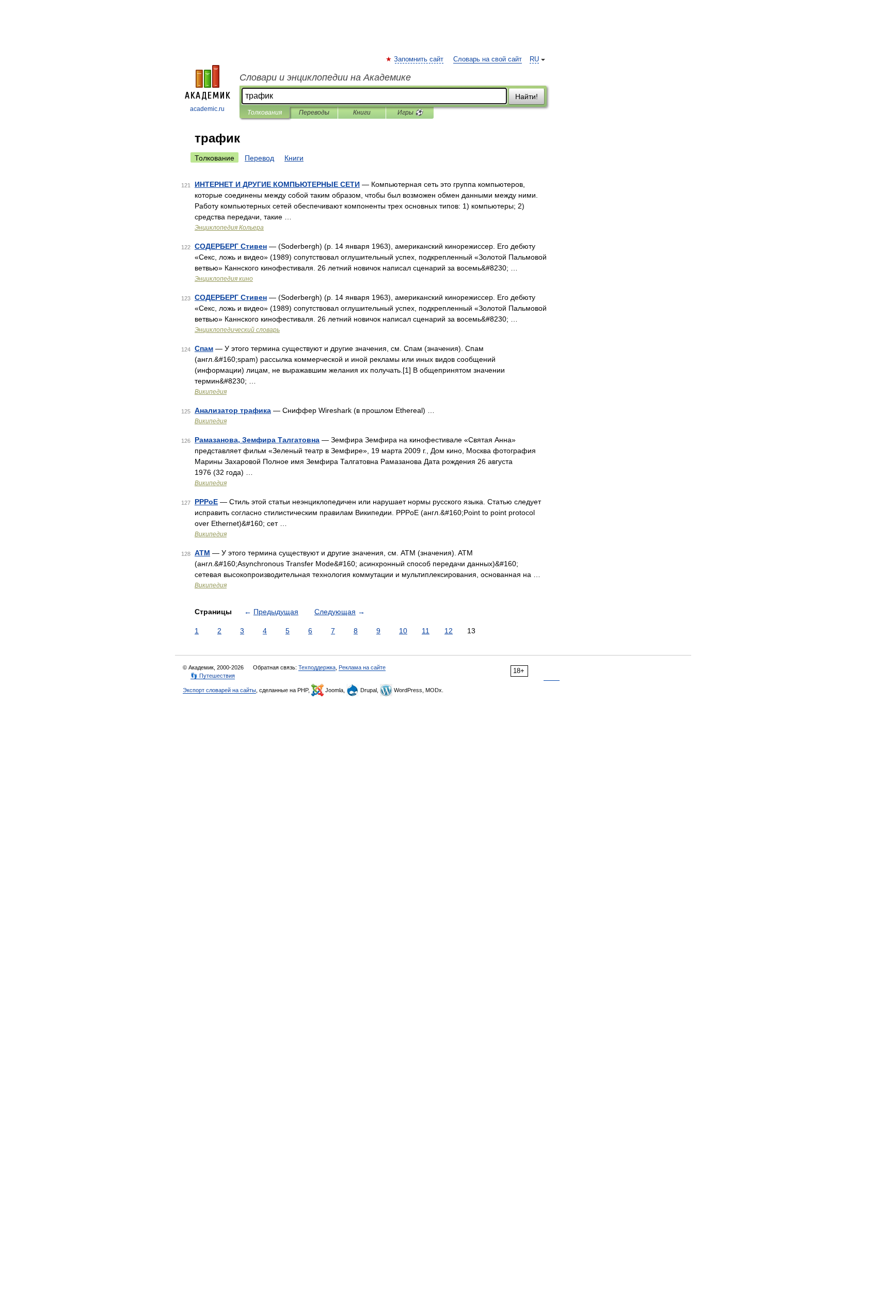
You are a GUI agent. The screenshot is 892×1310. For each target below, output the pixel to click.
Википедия (211, 391)
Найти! (526, 96)
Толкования (264, 112)
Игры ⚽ (410, 112)
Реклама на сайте (362, 667)
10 (403, 631)
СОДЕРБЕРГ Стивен (231, 246)
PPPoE (206, 502)
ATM (202, 553)
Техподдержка (317, 667)
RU (534, 59)
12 (448, 631)
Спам (204, 348)
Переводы (314, 112)
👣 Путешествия (212, 676)
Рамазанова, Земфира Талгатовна (257, 440)
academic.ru (207, 109)
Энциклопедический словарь (237, 329)
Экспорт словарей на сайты (219, 690)
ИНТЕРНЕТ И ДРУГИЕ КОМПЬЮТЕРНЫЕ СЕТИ (277, 184)
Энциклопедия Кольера (229, 227)
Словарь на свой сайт (487, 59)
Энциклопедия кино (224, 278)
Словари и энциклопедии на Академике (325, 77)
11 (425, 631)
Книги (362, 112)
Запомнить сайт (419, 59)
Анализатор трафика (233, 410)
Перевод (259, 158)
